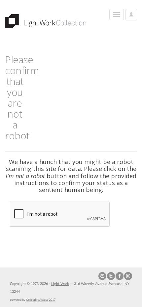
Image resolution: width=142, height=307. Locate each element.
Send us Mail (102, 276)
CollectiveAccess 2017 (40, 299)
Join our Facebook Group (120, 276)
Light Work (60, 284)
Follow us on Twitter (111, 276)
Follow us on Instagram (128, 276)
